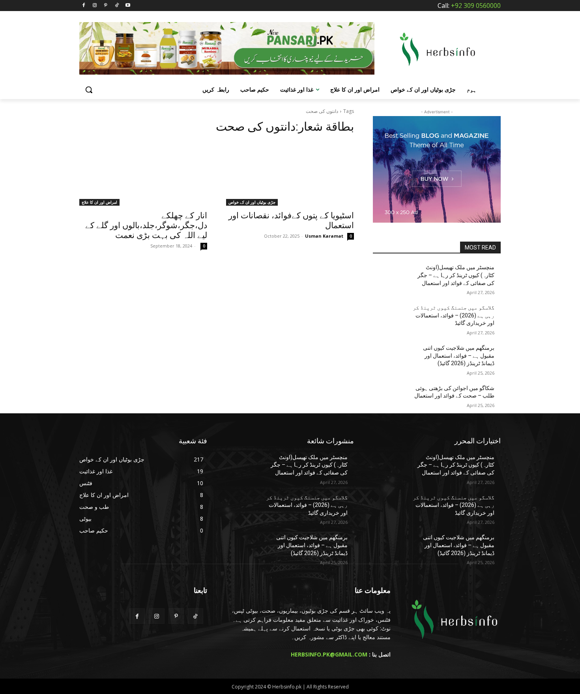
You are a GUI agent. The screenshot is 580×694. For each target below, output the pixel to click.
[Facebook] (83, 5)
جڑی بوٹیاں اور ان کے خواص (251, 202)
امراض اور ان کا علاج (99, 202)
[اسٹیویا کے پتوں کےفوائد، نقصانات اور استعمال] (290, 174)
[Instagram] (94, 5)
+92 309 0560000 (476, 5)
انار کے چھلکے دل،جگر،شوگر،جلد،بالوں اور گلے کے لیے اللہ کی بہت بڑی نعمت (146, 225)
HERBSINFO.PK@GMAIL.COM (329, 654)
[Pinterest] (105, 5)
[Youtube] (127, 5)
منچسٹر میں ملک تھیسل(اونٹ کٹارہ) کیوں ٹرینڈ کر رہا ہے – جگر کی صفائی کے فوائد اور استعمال (455, 275)
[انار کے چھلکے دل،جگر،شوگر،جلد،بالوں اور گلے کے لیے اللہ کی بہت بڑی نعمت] (143, 174)
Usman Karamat (324, 236)
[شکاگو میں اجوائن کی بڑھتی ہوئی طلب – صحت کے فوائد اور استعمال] (392, 398)
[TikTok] (116, 5)
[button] (88, 89)
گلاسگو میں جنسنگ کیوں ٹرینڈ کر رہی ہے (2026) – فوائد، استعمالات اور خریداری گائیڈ (453, 315)
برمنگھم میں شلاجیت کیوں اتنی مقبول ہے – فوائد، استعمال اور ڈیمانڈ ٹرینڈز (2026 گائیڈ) (458, 355)
